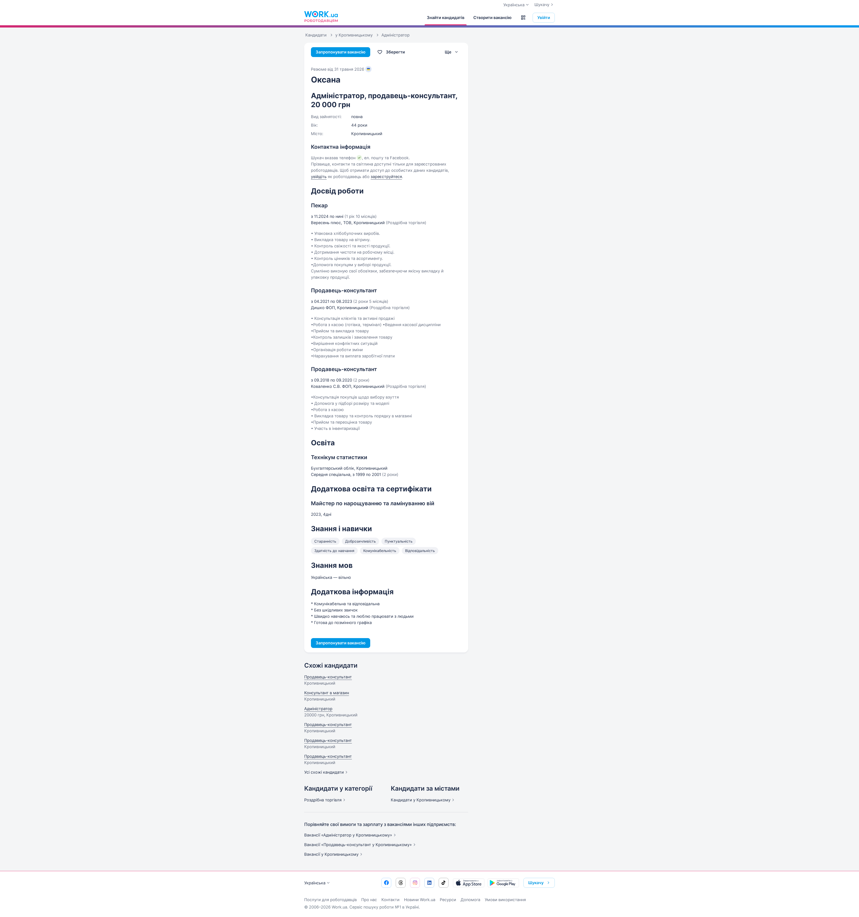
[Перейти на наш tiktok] (444, 883)
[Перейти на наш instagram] (415, 883)
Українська (314, 883)
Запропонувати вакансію (341, 52)
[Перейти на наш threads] (401, 883)
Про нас (369, 899)
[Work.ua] (321, 16)
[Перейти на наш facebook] (386, 883)
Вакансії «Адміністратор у (348, 835)
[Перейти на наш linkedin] (429, 883)
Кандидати (421, 800)
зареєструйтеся (386, 176)
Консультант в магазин (326, 692)
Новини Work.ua (419, 899)
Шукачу (541, 4)
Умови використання (505, 899)
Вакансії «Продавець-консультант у (358, 844)
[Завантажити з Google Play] (503, 883)
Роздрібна (323, 800)
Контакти (390, 899)
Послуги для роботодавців (330, 899)
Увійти (543, 17)
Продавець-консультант (328, 677)
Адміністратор (318, 708)
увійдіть (319, 176)
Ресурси (448, 899)
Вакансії (331, 854)
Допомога (470, 899)
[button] (523, 17)
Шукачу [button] (536, 882)
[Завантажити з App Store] (468, 883)
